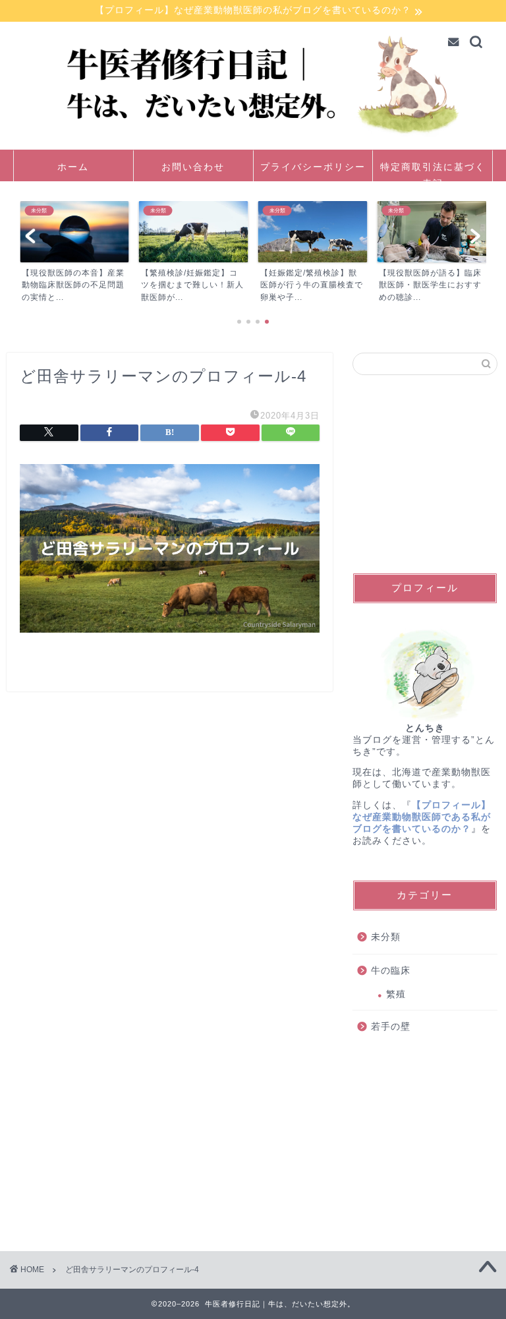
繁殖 (396, 994)
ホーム (73, 167)
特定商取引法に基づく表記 (433, 171)
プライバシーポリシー (313, 167)
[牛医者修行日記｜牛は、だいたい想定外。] (253, 140)
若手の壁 (390, 1027)
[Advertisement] (424, 474)
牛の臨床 (390, 971)
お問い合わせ (193, 167)
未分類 (386, 937)
